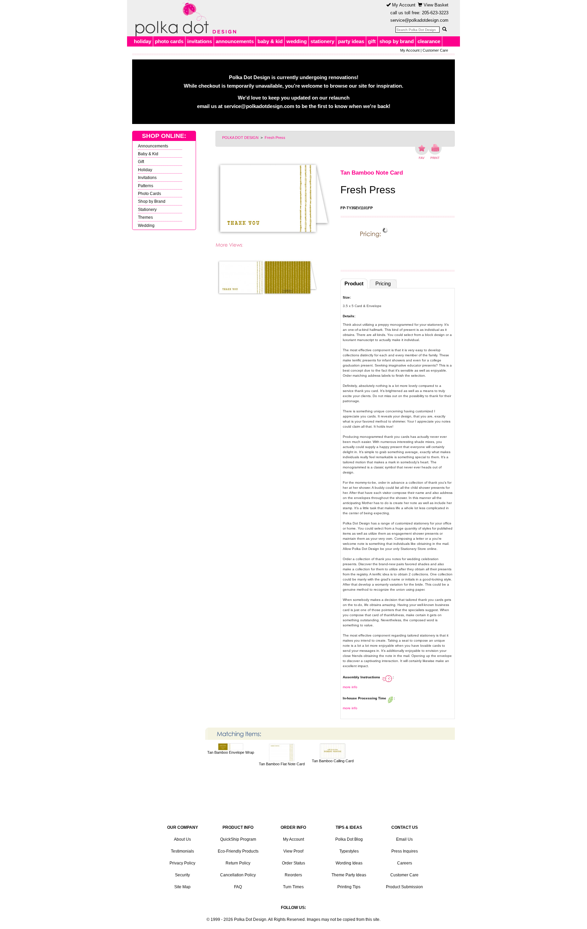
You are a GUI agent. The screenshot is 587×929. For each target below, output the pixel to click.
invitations (199, 41)
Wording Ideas (349, 863)
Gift (141, 161)
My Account (403, 4)
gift (372, 41)
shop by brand (396, 41)
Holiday (145, 169)
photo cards (169, 41)
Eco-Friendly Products (238, 851)
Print (435, 151)
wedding (296, 41)
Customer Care (435, 50)
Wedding (146, 225)
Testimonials (182, 851)
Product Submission (404, 887)
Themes (145, 217)
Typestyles (349, 851)
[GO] (444, 29)
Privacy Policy (182, 863)
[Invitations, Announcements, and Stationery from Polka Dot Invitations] (184, 18)
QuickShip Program (238, 839)
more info (350, 687)
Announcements (153, 146)
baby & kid (270, 41)
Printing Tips (348, 887)
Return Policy (238, 863)
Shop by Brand (151, 201)
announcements (235, 41)
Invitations (147, 177)
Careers (404, 863)
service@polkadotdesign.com (419, 20)
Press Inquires (404, 851)
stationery (322, 41)
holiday (142, 41)
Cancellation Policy (238, 875)
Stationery (147, 209)
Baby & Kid (148, 153)
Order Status (293, 863)
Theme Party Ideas (349, 875)
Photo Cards (149, 193)
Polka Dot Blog (349, 839)
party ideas (351, 41)
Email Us (404, 839)
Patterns (145, 185)
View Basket (435, 4)
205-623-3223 (435, 12)
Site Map (182, 887)
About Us (182, 839)
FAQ (238, 887)
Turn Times (293, 887)
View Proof (293, 851)
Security (182, 875)
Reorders (293, 875)
